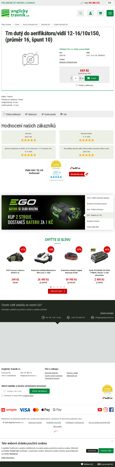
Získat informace (39, 391)
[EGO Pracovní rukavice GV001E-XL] (15, 257)
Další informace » (8, 457)
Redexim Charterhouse (68, 62)
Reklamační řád (72, 376)
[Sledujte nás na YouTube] (100, 411)
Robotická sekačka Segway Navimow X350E (71, 271)
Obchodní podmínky (51, 373)
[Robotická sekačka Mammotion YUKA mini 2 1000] (43, 257)
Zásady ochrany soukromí (54, 376)
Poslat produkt (50, 114)
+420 (92, 3)
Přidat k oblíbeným (86, 85)
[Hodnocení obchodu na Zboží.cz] (79, 174)
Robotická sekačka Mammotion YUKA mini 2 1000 (43, 271)
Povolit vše (106, 451)
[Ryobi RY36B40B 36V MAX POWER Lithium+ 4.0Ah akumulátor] (99, 257)
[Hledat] (80, 13)
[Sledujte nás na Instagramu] (105, 411)
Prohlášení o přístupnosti (75, 422)
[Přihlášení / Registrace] (90, 13)
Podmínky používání (53, 422)
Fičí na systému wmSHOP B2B (99, 422)
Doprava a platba (72, 373)
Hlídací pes (32, 114)
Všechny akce (56, 291)
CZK (109, 3)
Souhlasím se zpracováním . (19, 396)
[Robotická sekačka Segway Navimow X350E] (71, 257)
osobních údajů (28, 396)
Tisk (64, 114)
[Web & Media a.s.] (56, 432)
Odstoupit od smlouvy (52, 378)
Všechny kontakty (107, 313)
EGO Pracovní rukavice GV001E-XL (15, 271)
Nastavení (92, 451)
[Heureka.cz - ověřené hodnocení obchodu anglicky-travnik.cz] (56, 171)
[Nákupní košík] (100, 13)
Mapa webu (57, 426)
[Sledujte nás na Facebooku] (111, 411)
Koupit (93, 78)
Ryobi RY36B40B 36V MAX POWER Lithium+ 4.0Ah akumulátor (99, 272)
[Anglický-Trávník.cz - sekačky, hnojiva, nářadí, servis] (15, 16)
